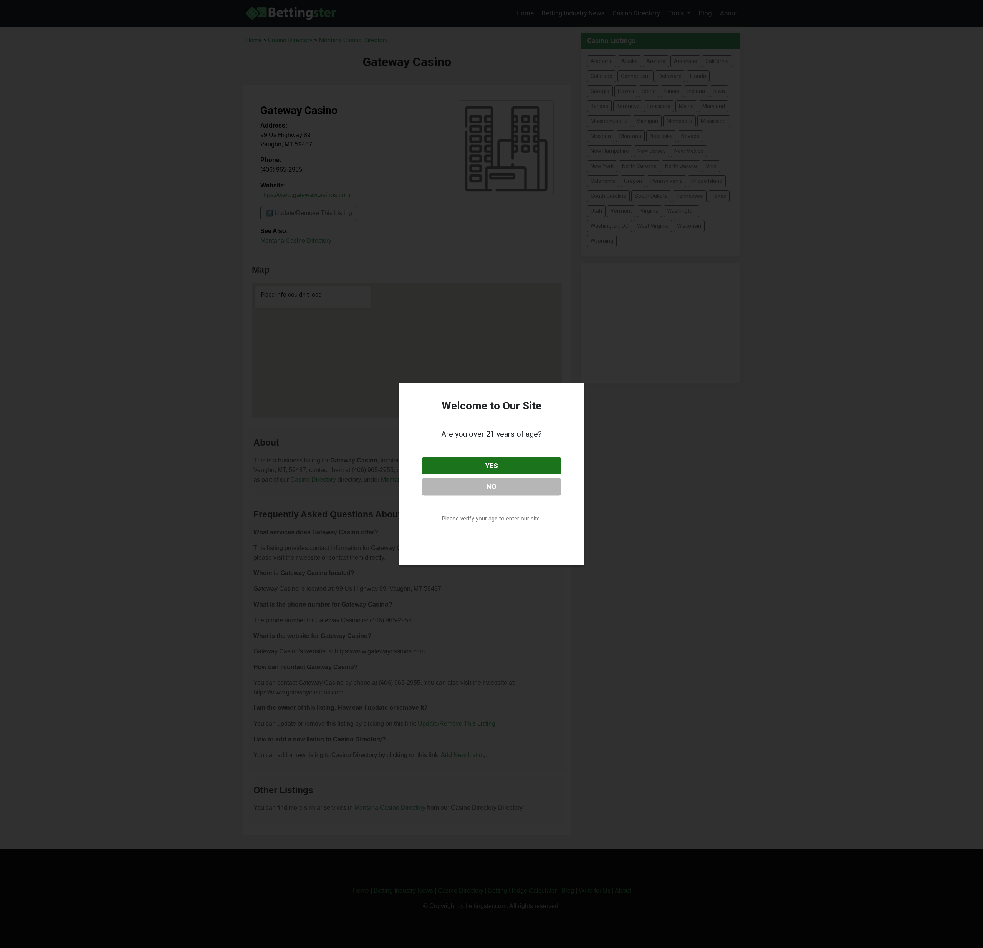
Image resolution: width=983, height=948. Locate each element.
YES (491, 465)
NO (491, 486)
